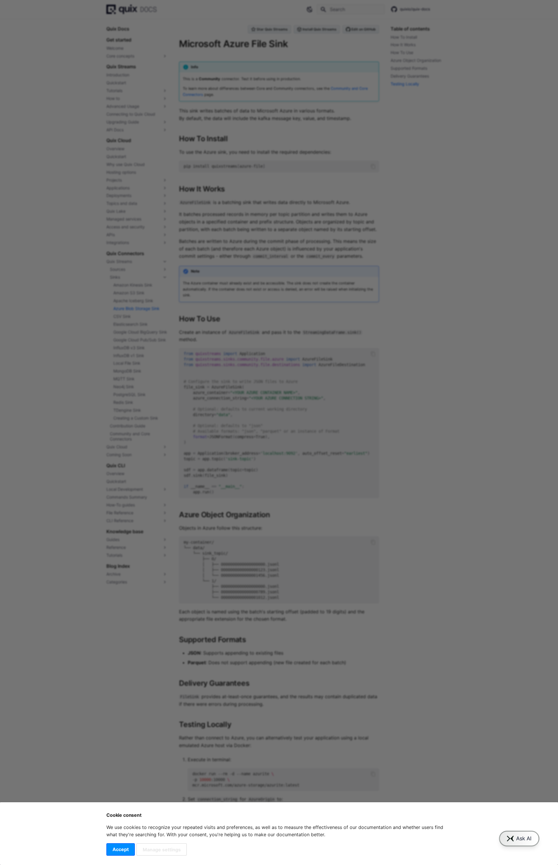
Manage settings (162, 849)
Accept (120, 849)
